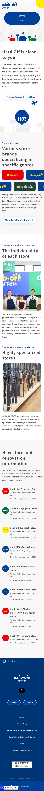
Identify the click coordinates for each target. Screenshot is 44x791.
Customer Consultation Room (22, 750)
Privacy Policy (22, 724)
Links (22, 744)
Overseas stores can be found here (20, 97)
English (14, 702)
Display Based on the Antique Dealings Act (22, 730)
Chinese (30, 702)
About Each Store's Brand (17, 220)
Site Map (22, 717)
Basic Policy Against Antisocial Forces (22, 737)
